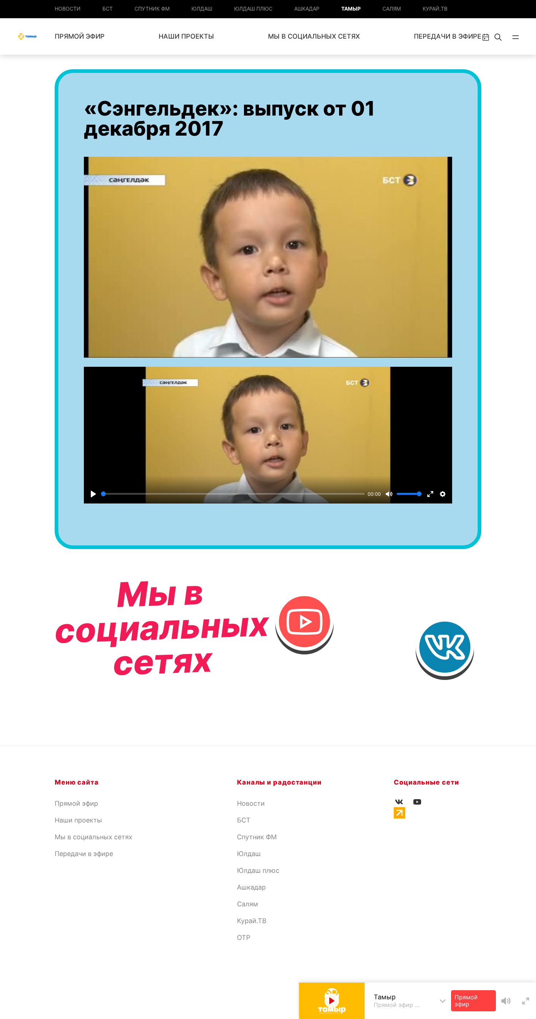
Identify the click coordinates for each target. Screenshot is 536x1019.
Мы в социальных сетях (314, 36)
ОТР (243, 937)
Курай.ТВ (435, 8)
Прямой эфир (80, 36)
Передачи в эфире (447, 36)
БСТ (107, 8)
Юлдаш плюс (253, 8)
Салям (391, 8)
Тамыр (351, 8)
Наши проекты (186, 36)
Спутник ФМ (152, 8)
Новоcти (68, 8)
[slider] (233, 493)
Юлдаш (201, 8)
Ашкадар (306, 8)
